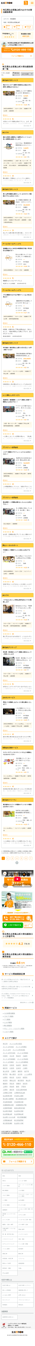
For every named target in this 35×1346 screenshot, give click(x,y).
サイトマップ (6, 1300)
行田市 (5, 1056)
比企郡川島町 (7, 1111)
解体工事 (20, 1253)
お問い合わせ (21, 1295)
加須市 (18, 1065)
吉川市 (20, 1074)
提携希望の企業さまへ (8, 1317)
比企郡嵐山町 (7, 1114)
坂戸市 (26, 1071)
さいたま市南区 (8, 1062)
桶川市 (5, 1068)
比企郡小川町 (19, 1123)
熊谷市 (18, 1056)
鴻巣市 (18, 1084)
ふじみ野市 (28, 1074)
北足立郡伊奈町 (21, 1090)
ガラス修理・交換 (23, 1224)
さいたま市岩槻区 (9, 1059)
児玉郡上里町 (19, 1096)
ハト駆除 (5, 1200)
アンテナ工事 (21, 1205)
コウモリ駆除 (6, 1205)
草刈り (4, 1180)
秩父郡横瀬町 (22, 1117)
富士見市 (6, 1071)
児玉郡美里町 (7, 1102)
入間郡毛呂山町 (19, 1093)
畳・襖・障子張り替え (8, 1234)
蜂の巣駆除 (5, 1190)
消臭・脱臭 (21, 1239)
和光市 (12, 1077)
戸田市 (23, 1087)
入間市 (5, 1090)
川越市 (25, 1056)
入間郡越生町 (7, 1120)
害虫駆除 (15, 1131)
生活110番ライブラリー (24, 1285)
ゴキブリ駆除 (6, 1195)
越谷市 (12, 1090)
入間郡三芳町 (7, 1093)
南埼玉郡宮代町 (19, 1108)
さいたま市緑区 (22, 1059)
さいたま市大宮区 (16, 1044)
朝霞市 (25, 1077)
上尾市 (5, 1087)
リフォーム (21, 1258)
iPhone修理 (6, 1273)
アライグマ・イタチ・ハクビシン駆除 (25, 1195)
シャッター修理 (22, 1180)
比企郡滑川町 (7, 1096)
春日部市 (21, 1080)
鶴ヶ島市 (13, 1074)
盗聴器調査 (21, 1263)
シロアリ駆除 (6, 1185)
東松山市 (13, 1080)
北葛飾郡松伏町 (8, 1105)
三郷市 (13, 1071)
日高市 (12, 1065)
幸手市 (5, 1074)
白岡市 (5, 1077)
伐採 (19, 1176)
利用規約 (5, 1304)
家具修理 (20, 1248)
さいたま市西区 (21, 1047)
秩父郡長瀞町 (7, 1123)
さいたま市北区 (8, 1047)
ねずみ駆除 (21, 1200)
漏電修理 (5, 1210)
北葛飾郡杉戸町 (21, 1105)
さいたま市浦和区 (22, 1062)
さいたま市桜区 (22, 1053)
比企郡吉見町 (19, 1111)
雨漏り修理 (21, 1229)
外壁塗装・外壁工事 (8, 1258)
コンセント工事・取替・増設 (25, 1209)
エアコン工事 (21, 1214)
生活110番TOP (6, 1131)
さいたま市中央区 (9, 1053)
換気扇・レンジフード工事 (9, 1214)
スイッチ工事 (6, 1219)
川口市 (12, 1056)
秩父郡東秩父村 (21, 1099)
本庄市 (5, 1080)
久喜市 (12, 1068)
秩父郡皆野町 (19, 1120)
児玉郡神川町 (19, 1102)
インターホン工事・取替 (24, 1219)
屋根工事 (5, 1253)
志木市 (18, 1077)
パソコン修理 (6, 1248)
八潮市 (25, 1068)
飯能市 (5, 1084)
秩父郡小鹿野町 (8, 1099)
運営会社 (20, 1304)
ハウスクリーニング (8, 1239)
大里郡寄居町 (7, 1108)
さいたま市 (7, 1050)
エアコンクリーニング (8, 1244)
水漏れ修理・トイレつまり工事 (9, 1229)
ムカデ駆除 (21, 1190)
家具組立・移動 (7, 1268)
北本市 (18, 1068)
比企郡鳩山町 (19, 1114)
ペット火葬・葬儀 (23, 1244)
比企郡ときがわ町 (9, 1117)
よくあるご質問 (7, 1295)
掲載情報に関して (23, 1290)
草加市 (12, 1087)
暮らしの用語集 (7, 1290)
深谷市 (25, 1084)
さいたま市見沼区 (19, 1050)
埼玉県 (22, 1131)
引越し (20, 1268)
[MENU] (32, 3)
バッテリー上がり (23, 1234)
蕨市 (17, 1087)
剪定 (4, 1176)
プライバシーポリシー (24, 1300)
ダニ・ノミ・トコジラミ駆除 (25, 1185)
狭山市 (28, 1080)
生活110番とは (6, 1285)
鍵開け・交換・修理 (8, 1224)
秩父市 (5, 1044)
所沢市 (5, 1065)
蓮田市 (20, 1071)
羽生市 (12, 1084)
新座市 (25, 1065)
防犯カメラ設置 (7, 1263)
